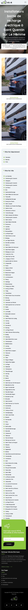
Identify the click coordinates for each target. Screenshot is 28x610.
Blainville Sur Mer (9, 385)
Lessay (7, 346)
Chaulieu (7, 518)
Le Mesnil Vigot (9, 233)
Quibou (7, 355)
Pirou (6, 421)
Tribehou (7, 447)
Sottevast (8, 408)
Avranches (8, 270)
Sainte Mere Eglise (10, 362)
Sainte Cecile (8, 208)
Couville (7, 323)
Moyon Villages (9, 359)
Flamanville (8, 474)
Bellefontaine (8, 343)
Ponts (6, 265)
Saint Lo (7, 245)
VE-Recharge (16, 592)
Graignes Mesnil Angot (11, 506)
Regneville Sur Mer (10, 389)
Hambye (7, 281)
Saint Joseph (8, 203)
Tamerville (8, 470)
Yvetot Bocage (9, 212)
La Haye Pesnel (9, 330)
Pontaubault (8, 516)
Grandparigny (9, 412)
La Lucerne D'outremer (11, 483)
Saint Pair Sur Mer (10, 256)
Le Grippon (8, 465)
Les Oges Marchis (9, 240)
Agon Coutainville (9, 387)
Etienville (7, 431)
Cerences (7, 380)
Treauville (7, 196)
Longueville (8, 263)
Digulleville (8, 449)
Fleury (7, 279)
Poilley (7, 316)
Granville (7, 300)
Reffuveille (8, 426)
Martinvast (8, 274)
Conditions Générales (8, 582)
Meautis (7, 444)
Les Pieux (7, 187)
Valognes (7, 180)
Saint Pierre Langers (10, 350)
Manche (7, 159)
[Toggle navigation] (25, 2)
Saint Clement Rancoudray (12, 332)
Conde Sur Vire (9, 254)
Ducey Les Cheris (9, 201)
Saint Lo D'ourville (10, 493)
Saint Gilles (8, 472)
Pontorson (8, 224)
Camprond (8, 433)
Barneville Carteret (10, 313)
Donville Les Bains (10, 242)
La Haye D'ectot (9, 502)
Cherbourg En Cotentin (11, 178)
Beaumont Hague (10, 272)
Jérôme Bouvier (14, 97)
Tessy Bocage (9, 371)
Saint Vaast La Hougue (11, 442)
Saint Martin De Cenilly (11, 318)
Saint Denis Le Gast (10, 235)
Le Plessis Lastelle (10, 477)
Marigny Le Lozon (9, 252)
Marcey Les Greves (10, 440)
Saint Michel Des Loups (11, 339)
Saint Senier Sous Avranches (12, 295)
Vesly (6, 376)
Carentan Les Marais (10, 302)
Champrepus (8, 341)
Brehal (7, 451)
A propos (5, 574)
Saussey (7, 336)
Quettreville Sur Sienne (11, 261)
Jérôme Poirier (14, 143)
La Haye (7, 364)
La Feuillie (7, 311)
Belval (7, 378)
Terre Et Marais (9, 437)
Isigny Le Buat (9, 268)
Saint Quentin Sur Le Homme (12, 304)
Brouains (7, 398)
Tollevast (7, 435)
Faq (3, 576)
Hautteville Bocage (10, 192)
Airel (6, 460)
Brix (6, 189)
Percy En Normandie (10, 467)
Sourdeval (8, 325)
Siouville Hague (9, 392)
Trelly (6, 291)
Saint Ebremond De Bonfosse (13, 454)
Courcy (7, 320)
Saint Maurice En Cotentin (11, 500)
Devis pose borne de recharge (10, 578)
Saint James (8, 219)
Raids (6, 307)
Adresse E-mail (6, 536)
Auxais (7, 309)
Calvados (7, 157)
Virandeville (8, 456)
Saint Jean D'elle (9, 415)
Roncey (7, 327)
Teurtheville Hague (10, 394)
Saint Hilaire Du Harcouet (11, 194)
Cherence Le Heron (10, 210)
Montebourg (8, 486)
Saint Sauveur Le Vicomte (12, 403)
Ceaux (7, 424)
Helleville (7, 366)
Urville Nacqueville (10, 504)
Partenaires (5, 584)
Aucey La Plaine (9, 288)
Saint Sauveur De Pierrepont (12, 382)
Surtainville (8, 405)
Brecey (7, 297)
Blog (4, 580)
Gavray (7, 373)
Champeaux (8, 369)
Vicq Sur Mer (8, 497)
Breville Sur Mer (9, 396)
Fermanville (8, 419)
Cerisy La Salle (9, 513)
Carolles (7, 226)
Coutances (8, 458)
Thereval (7, 353)
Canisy (7, 511)
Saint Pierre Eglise (10, 249)
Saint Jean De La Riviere (11, 488)
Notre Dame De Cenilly (11, 463)
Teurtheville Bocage (10, 428)
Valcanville (8, 481)
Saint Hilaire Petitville (10, 222)
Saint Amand (8, 401)
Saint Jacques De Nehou (11, 215)
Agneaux (7, 229)
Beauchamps (8, 284)
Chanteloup (8, 293)
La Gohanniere (9, 277)
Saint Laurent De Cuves (11, 495)
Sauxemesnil (8, 490)
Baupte (7, 417)
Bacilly (7, 334)
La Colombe (8, 176)
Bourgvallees (8, 231)
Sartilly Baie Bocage (10, 199)
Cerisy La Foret (9, 410)
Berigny (7, 238)
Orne (6, 161)
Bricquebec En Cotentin (11, 509)
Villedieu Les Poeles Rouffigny (13, 206)
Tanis (6, 357)
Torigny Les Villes (9, 286)
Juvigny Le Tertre (9, 258)
